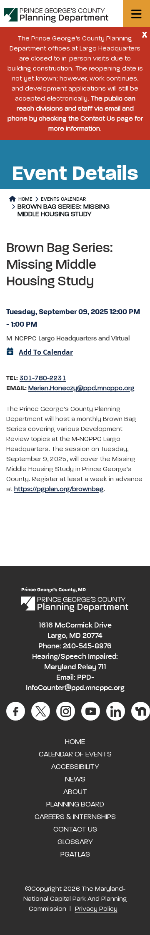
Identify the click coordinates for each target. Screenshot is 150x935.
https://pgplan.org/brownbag (59, 489)
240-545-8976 (87, 646)
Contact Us (75, 829)
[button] (75, 273)
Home (24, 199)
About (75, 792)
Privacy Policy (96, 909)
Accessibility (75, 767)
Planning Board (75, 804)
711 (102, 667)
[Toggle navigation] (136, 13)
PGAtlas (75, 854)
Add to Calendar (46, 352)
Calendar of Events (75, 754)
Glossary (75, 842)
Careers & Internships (75, 817)
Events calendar (63, 199)
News (75, 779)
